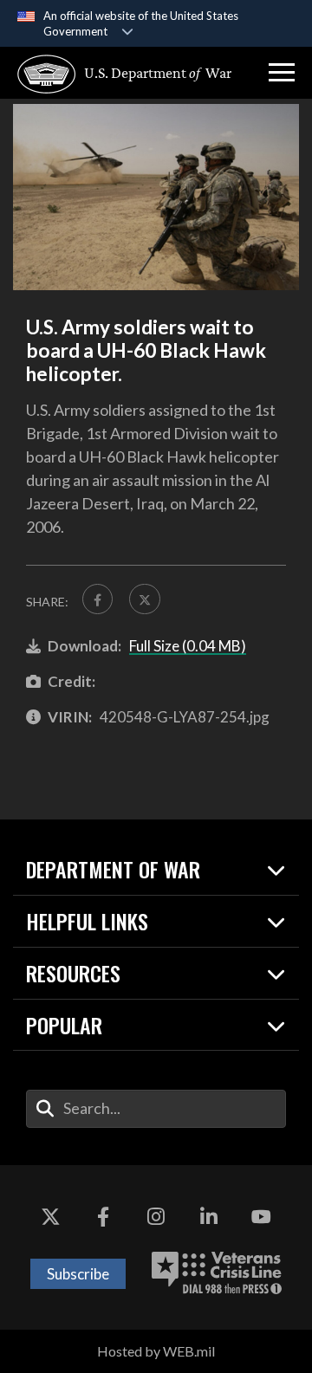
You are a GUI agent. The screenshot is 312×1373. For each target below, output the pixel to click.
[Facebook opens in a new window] (103, 1217)
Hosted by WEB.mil (156, 1351)
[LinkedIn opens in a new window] (209, 1217)
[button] (282, 72)
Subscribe (78, 1274)
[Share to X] (144, 599)
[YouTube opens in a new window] (261, 1217)
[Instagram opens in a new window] (156, 1217)
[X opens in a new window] (50, 1217)
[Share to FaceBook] (97, 599)
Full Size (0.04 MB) (187, 646)
